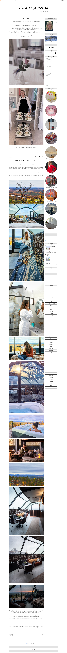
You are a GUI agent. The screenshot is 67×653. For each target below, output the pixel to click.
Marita (55, 21)
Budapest (51, 379)
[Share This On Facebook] (38, 156)
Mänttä (51, 391)
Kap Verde (51, 336)
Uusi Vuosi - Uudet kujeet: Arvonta (51, 103)
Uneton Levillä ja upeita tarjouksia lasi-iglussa (26, 160)
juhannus (51, 354)
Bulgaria (51, 381)
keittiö (51, 319)
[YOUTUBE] (53, 47)
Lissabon (51, 387)
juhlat (51, 307)
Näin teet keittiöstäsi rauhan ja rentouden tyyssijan (51, 255)
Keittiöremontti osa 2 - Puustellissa (51, 187)
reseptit (51, 352)
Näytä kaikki (55, 264)
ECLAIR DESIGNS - (36, 645)
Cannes (51, 383)
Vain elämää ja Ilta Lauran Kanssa (51, 201)
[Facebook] (49, 47)
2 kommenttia (11, 634)
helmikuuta (48, 73)
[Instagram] (51, 47)
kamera (51, 346)
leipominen (51, 342)
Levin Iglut (14, 635)
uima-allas (51, 375)
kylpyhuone (51, 348)
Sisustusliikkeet (51, 297)
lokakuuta (48, 61)
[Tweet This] (39, 156)
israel (51, 340)
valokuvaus (51, 334)
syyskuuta (48, 62)
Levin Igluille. (20, 31)
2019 (47, 75)
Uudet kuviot (26, 18)
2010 (47, 85)
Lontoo (51, 389)
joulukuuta (48, 59)
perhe (13, 157)
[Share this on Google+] (42, 156)
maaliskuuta (49, 72)
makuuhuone (51, 317)
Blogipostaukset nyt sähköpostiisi (49, 263)
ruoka (51, 301)
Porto (51, 369)
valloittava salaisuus (51, 303)
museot (51, 371)
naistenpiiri (51, 344)
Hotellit (51, 315)
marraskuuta (49, 60)
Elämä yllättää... (51, 173)
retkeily (51, 299)
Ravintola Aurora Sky (51, 332)
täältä (26, 170)
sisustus (51, 313)
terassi (51, 338)
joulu (51, 305)
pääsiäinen (51, 350)
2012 (47, 83)
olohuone (51, 311)
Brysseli (51, 377)
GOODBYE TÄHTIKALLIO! (53, 257)
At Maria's (47, 254)
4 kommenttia (11, 156)
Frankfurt (51, 385)
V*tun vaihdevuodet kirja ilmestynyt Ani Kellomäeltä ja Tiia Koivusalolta (51, 252)
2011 (47, 84)
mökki (51, 309)
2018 (47, 76)
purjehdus (51, 373)
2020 (47, 58)
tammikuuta (49, 74)
